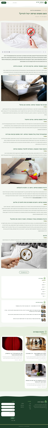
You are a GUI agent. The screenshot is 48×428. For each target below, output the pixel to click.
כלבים (30, 405)
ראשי (46, 10)
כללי (43, 10)
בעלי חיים (22, 405)
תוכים (30, 407)
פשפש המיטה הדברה (37, 197)
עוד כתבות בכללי (23, 272)
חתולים (22, 403)
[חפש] (7, 2)
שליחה (12, 418)
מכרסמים (22, 407)
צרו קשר (3, 2)
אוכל (30, 408)
